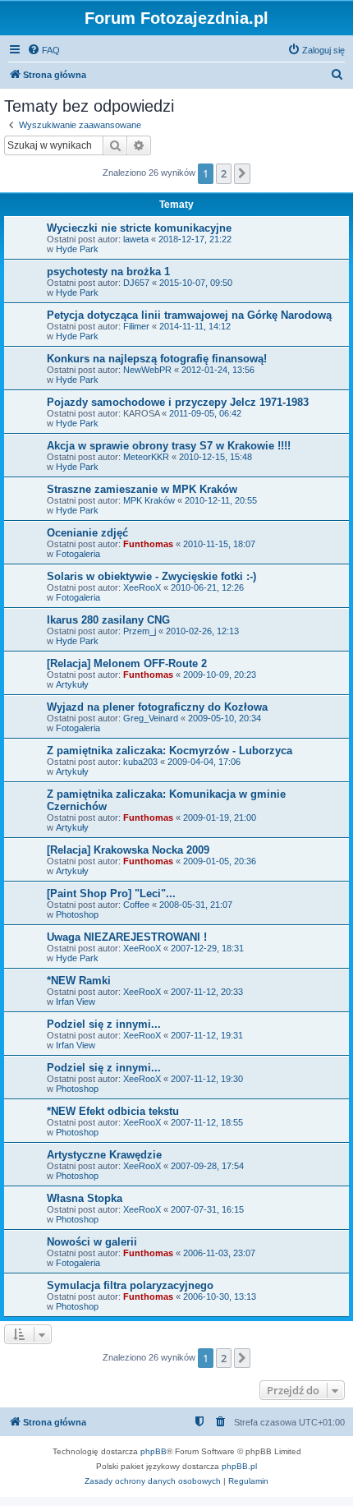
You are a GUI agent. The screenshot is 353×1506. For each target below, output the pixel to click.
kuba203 (140, 762)
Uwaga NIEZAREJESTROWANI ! (127, 937)
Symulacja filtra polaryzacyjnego (130, 1285)
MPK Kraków (149, 500)
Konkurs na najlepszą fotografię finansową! (157, 358)
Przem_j (139, 631)
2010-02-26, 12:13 (202, 631)
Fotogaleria (78, 554)
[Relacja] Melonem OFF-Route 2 (127, 663)
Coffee (136, 905)
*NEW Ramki (79, 980)
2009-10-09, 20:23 (219, 674)
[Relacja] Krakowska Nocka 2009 (128, 850)
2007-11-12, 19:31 (207, 1035)
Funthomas (148, 544)
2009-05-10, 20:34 (224, 718)
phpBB (153, 1451)
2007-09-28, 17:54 (207, 1166)
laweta (136, 239)
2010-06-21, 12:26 (207, 587)
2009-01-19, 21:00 (219, 817)
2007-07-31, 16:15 (207, 1209)
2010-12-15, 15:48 (215, 457)
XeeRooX (142, 587)
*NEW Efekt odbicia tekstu (113, 1111)
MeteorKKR (146, 457)
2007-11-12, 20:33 (207, 992)
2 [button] (224, 173)
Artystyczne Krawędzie (104, 1155)
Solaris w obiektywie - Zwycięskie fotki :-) (151, 576)
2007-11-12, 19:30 (207, 1079)
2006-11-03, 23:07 (219, 1253)
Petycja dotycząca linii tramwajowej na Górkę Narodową (189, 315)
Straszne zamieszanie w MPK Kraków (142, 489)
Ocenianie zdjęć (87, 533)
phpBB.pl (239, 1466)
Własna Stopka (84, 1198)
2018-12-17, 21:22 (195, 239)
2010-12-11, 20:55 (221, 500)
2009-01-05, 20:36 (219, 861)
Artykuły (72, 684)
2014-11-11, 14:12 (195, 326)
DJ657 (136, 283)
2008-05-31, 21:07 (195, 905)
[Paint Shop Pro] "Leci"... (111, 893)
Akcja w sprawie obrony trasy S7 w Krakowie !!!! (169, 446)
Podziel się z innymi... (104, 1024)
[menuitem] (43, 50)
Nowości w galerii (92, 1242)
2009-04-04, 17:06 (204, 762)
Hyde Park (77, 249)
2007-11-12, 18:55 (207, 1122)
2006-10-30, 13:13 (219, 1296)
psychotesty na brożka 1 (108, 271)
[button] (242, 173)
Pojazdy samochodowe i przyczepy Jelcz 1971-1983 (178, 402)
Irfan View (75, 1001)
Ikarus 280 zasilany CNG (108, 620)
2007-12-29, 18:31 (207, 948)
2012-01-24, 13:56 (217, 370)
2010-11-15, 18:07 (219, 544)
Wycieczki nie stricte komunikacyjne (139, 228)
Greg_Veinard (150, 718)
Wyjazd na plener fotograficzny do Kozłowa (157, 707)
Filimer (136, 326)
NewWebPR (147, 370)
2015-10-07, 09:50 (195, 283)
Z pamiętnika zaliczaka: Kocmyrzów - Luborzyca (169, 750)
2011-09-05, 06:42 (205, 413)
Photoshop (77, 914)
